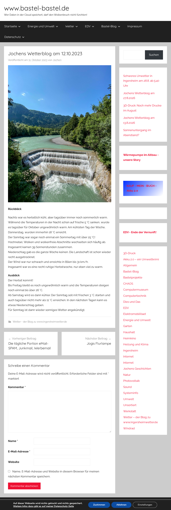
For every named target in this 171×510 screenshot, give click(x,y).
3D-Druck (129, 253)
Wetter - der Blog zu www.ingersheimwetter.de (40, 321)
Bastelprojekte (132, 277)
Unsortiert (129, 405)
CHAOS (128, 283)
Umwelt (128, 399)
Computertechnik (134, 295)
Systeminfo (130, 393)
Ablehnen (121, 504)
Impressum (134, 26)
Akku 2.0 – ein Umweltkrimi (141, 259)
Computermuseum (135, 289)
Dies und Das (131, 301)
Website (13, 462)
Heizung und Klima (135, 344)
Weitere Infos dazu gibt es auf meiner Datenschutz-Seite (43, 506)
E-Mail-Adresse (19, 451)
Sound (127, 387)
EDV (88, 26)
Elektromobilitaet (134, 314)
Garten (127, 326)
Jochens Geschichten (137, 368)
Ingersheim (130, 350)
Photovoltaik (131, 380)
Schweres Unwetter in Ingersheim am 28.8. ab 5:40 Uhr (141, 80)
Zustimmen (99, 504)
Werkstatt (129, 411)
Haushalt (129, 332)
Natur (127, 374)
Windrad (129, 428)
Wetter (69, 26)
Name (13, 441)
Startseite (10, 26)
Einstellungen (145, 504)
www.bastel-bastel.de (36, 8)
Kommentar (17, 387)
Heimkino (129, 338)
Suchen (154, 54)
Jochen (57, 60)
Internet (128, 356)
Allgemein (130, 265)
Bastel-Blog (109, 26)
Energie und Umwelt (41, 26)
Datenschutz (12, 37)
